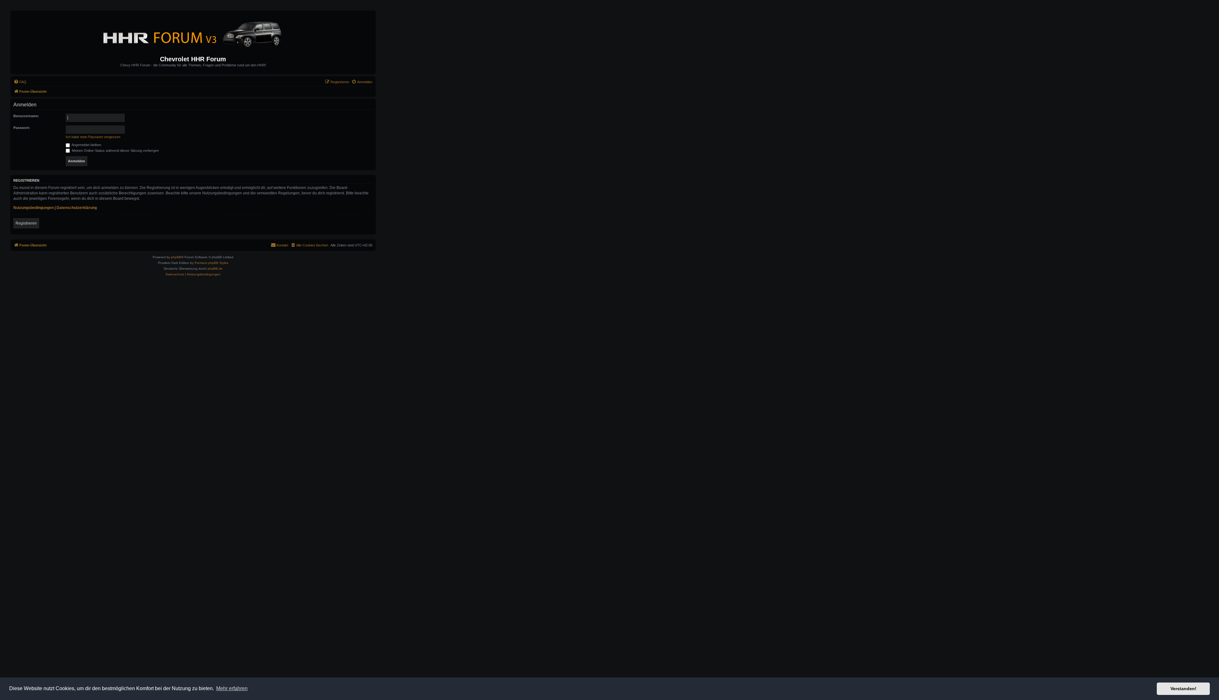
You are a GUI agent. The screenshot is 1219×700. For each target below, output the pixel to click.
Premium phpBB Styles (211, 263)
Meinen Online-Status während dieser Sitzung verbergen (115, 150)
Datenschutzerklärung (77, 207)
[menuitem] (20, 82)
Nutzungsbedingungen (33, 207)
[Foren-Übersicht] (193, 33)
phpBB (176, 257)
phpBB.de (215, 268)
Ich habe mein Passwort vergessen (93, 137)
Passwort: (21, 128)
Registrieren (26, 223)
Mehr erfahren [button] (232, 688)
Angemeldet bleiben (86, 145)
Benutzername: (26, 116)
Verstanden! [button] (1183, 688)
